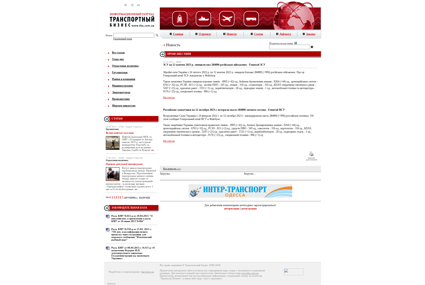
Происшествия (121, 99)
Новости (232, 34)
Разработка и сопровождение (124, 271)
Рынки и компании (123, 79)
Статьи (258, 34)
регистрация (249, 208)
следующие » (131, 197)
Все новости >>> (172, 168)
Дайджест (285, 34)
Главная (178, 34)
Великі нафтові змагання (120, 132)
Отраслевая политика (125, 65)
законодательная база (129, 207)
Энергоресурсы (121, 92)
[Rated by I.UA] (293, 274)
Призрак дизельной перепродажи (124, 164)
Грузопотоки (120, 72)
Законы (310, 34)
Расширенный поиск (122, 39)
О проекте (205, 34)
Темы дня (118, 59)
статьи (117, 118)
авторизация (232, 208)
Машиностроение (122, 85)
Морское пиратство (123, 105)
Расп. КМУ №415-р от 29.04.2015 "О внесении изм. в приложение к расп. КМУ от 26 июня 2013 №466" (132, 218)
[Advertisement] (232, 156)
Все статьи (118, 52)
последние (144, 197)
